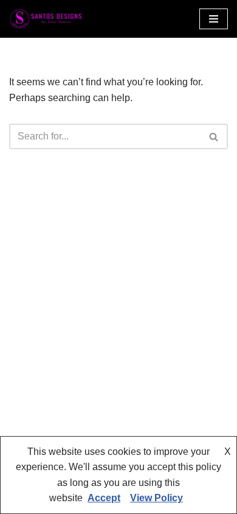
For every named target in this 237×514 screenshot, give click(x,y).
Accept (104, 498)
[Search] (214, 136)
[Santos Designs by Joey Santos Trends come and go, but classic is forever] (45, 19)
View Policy (156, 498)
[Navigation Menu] (213, 19)
